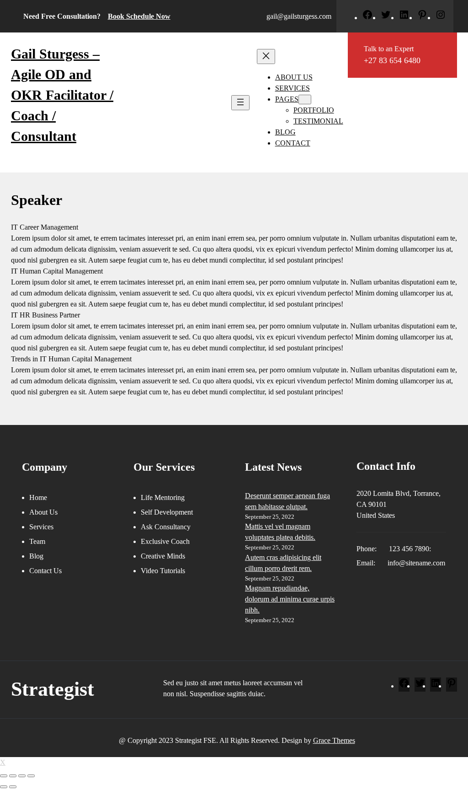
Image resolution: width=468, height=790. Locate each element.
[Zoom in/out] (31, 775)
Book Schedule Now (139, 16)
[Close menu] (266, 56)
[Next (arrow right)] (12, 786)
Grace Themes (334, 740)
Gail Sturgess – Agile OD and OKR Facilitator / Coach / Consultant (62, 95)
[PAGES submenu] (304, 99)
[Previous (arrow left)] (3, 786)
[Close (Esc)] (3, 775)
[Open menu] (240, 102)
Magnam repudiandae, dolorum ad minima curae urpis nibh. (290, 599)
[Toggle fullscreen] (22, 775)
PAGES (286, 99)
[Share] (12, 775)
